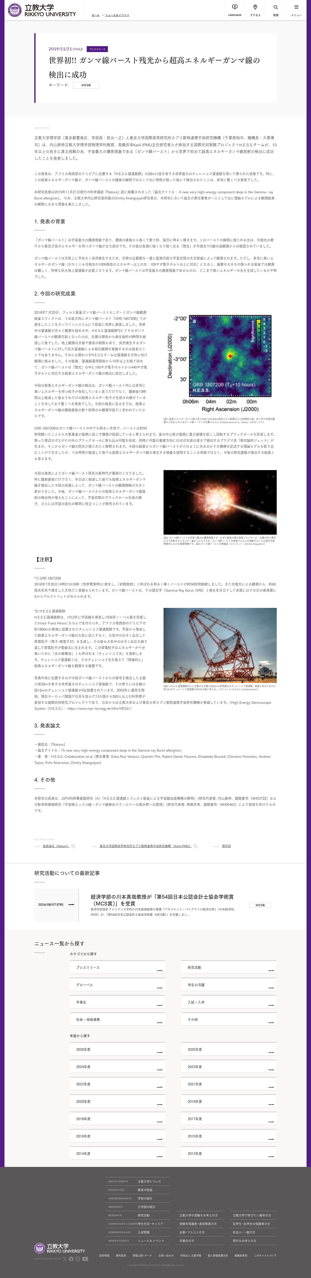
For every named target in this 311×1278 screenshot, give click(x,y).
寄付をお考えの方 (244, 1240)
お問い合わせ (166, 1255)
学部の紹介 (145, 1198)
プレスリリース (97, 49)
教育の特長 (145, 1190)
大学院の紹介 (147, 1207)
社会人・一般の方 (244, 1232)
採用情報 (104, 1255)
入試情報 (144, 1232)
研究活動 (144, 1215)
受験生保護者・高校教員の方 (198, 1223)
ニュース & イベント (151, 1240)
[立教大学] (44, 10)
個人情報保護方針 (218, 1255)
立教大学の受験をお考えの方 (198, 1215)
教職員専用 (241, 1255)
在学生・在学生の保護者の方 (251, 1223)
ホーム (96, 15)
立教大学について (149, 1181)
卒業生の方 (186, 1240)
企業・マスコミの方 (192, 1232)
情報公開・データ (142, 1255)
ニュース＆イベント (117, 15)
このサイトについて (265, 1255)
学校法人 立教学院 (190, 1255)
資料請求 (121, 1255)
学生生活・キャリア (150, 1223)
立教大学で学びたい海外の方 (252, 1215)
